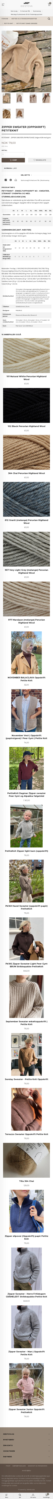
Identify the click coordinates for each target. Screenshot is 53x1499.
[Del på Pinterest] (11, 180)
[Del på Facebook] (6, 180)
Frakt (8, 1466)
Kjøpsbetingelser (19, 1466)
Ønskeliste (40, 160)
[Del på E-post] (16, 180)
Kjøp (14, 160)
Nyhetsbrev (26, 1471)
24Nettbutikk (30, 1490)
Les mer (36, 1483)
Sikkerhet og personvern (37, 1466)
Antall (4, 150)
